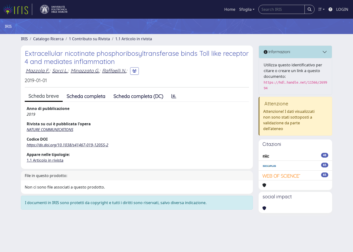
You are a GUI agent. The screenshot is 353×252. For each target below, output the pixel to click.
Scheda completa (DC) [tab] (138, 96)
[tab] (173, 96)
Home (229, 9)
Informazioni (279, 51)
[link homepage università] (54, 9)
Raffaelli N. (114, 71)
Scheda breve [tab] (44, 96)
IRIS (24, 38)
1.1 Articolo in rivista (133, 38)
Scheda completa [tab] (86, 96)
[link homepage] (17, 9)
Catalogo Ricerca (48, 38)
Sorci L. (60, 71)
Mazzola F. (37, 71)
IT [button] (320, 9)
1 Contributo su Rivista (89, 38)
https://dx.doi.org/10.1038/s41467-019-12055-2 (67, 145)
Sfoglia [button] (245, 9)
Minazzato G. (85, 71)
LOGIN (342, 9)
